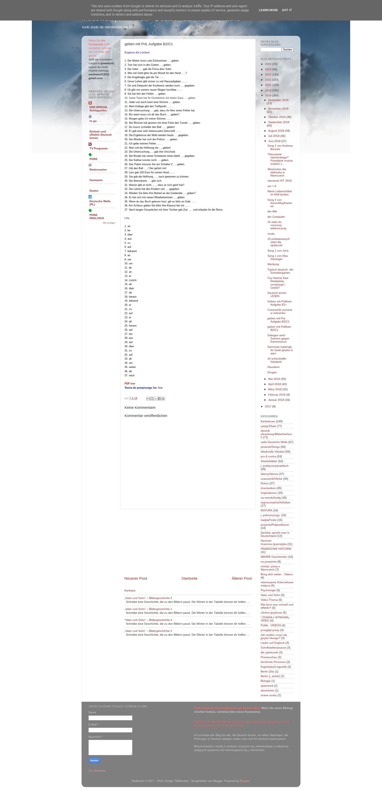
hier (133, 383)
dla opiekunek (269, 652)
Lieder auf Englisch (273, 642)
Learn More (268, 10)
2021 (268, 79)
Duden (94, 190)
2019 (268, 90)
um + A (271, 186)
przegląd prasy (270, 630)
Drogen (272, 372)
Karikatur (130, 590)
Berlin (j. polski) (270, 676)
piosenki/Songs (270, 446)
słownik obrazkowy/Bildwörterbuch (276, 434)
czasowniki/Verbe (271, 478)
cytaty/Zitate (268, 426)
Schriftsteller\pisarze (273, 647)
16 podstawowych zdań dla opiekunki (278, 242)
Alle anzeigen (109, 223)
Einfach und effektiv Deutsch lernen (101, 134)
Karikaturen (268, 421)
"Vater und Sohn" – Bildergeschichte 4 (148, 619)
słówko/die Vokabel (273, 451)
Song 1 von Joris (277, 250)
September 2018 (278, 122)
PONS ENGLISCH (97, 217)
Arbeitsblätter (269, 461)
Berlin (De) (267, 671)
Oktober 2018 (277, 117)
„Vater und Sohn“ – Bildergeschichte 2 (148, 598)
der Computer (276, 216)
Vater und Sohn (270, 595)
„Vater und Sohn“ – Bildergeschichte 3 (148, 630)
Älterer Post (242, 578)
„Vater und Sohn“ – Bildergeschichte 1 (148, 609)
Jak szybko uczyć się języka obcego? (274, 636)
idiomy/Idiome (269, 473)
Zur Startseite (97, 770)
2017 (268, 406)
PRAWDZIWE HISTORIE (276, 548)
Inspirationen (269, 492)
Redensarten (98, 169)
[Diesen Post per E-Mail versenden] (148, 399)
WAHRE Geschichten (274, 556)
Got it (287, 10)
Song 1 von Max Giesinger (277, 257)
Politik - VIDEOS (271, 625)
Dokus (265, 483)
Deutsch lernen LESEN (276, 294)
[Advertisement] (188, 542)
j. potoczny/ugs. (270, 515)
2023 (268, 69)
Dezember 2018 (278, 100)
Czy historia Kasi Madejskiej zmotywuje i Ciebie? (277, 282)
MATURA (266, 510)
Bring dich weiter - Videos (277, 574)
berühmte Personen (273, 662)
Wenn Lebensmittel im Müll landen (279, 193)
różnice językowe (271, 612)
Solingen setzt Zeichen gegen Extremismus (278, 338)
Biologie (266, 680)
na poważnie (269, 561)
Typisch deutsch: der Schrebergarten (280, 271)
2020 (268, 84)
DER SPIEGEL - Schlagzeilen (100, 109)
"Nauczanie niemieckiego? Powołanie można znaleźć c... (280, 159)
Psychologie (268, 590)
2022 (268, 74)
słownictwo (267, 690)
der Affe (272, 211)
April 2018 (275, 384)
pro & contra (268, 456)
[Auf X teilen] (156, 399)
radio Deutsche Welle (274, 442)
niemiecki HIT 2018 (279, 180)
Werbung (273, 264)
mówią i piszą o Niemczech (270, 568)
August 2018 (276, 130)
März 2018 (275, 389)
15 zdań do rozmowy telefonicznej (276, 225)
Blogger (244, 780)
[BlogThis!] (152, 399)
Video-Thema (269, 599)
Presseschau (269, 657)
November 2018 (278, 108)
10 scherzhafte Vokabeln (276, 360)
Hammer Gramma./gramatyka (274, 542)
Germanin (96, 180)
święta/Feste (269, 520)
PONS (93, 159)
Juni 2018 (274, 141)
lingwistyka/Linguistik (274, 666)
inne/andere (268, 488)
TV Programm (99, 148)
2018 (268, 95)
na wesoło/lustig (271, 497)
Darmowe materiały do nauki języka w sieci (280, 350)
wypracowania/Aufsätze (275, 502)
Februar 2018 (277, 394)
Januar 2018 (276, 399)
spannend (267, 685)
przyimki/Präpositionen (275, 524)
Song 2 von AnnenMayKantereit (279, 203)
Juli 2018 (274, 135)
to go (93, 121)
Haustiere (273, 367)
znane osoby (269, 695)
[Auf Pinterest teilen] (163, 399)
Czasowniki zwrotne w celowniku (279, 311)
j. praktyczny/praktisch (274, 465)
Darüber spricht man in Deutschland (275, 534)
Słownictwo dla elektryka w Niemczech (276, 172)
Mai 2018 (274, 378)
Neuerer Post (135, 578)
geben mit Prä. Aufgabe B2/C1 (278, 320)
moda (271, 233)
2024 (268, 64)
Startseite (189, 578)
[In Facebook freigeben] (159, 399)
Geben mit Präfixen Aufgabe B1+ (279, 303)
